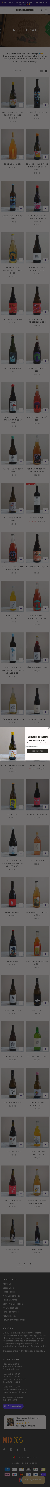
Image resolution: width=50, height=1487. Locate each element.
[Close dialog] (49, 728)
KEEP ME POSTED (37, 751)
